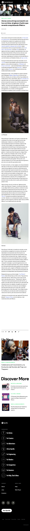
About (3, 486)
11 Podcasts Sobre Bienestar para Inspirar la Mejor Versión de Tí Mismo (19, 398)
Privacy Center (7, 519)
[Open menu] (28, 2)
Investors (3, 493)
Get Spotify (7, 510)
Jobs (2, 490)
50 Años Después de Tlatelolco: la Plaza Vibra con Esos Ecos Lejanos (19, 408)
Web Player (18, 490)
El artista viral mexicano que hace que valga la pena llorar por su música (19, 387)
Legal (3, 519)
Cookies (18, 519)
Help (16, 486)
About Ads (23, 519)
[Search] (25, 2)
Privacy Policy (13, 519)
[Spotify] (7, 2)
